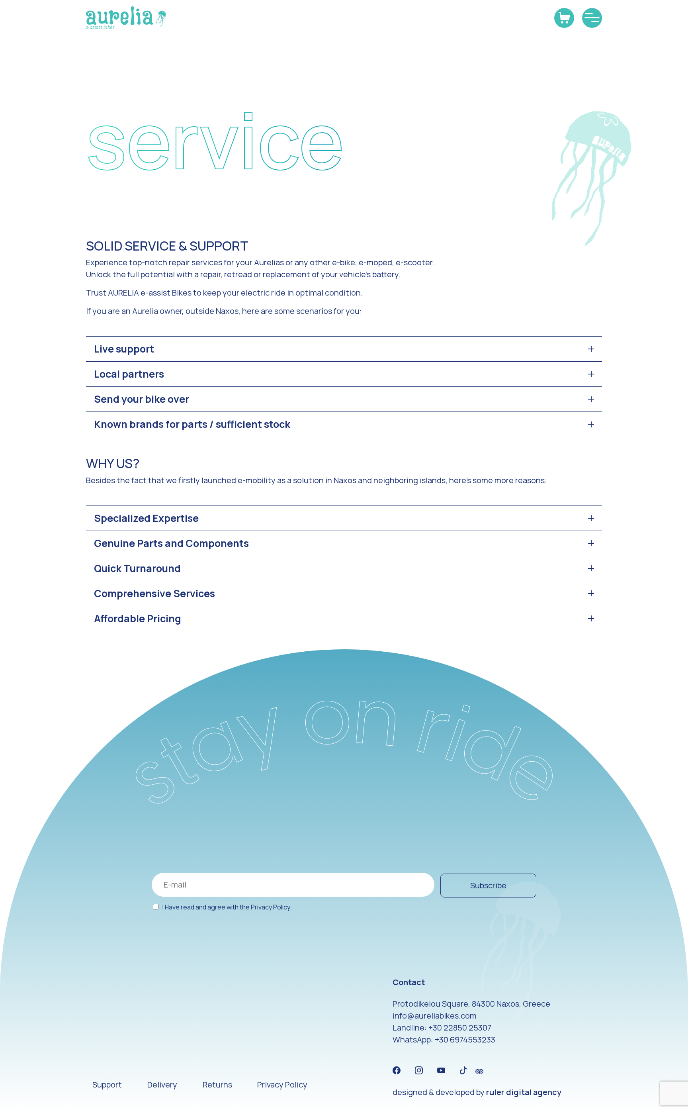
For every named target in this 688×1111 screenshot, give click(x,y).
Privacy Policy (270, 907)
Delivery (162, 1084)
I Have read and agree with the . (227, 907)
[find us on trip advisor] (479, 1071)
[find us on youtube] (441, 1071)
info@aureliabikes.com (435, 1015)
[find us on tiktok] (463, 1071)
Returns (217, 1084)
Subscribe (488, 885)
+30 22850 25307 (459, 1027)
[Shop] (564, 18)
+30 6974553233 (465, 1039)
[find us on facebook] (397, 1071)
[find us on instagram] (419, 1071)
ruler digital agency (523, 1092)
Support (107, 1084)
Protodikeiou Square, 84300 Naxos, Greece (471, 1003)
